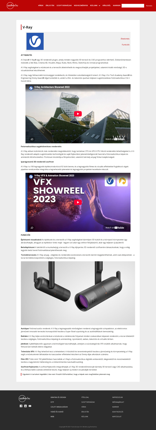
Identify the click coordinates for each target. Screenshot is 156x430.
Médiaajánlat (118, 402)
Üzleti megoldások (59, 407)
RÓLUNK (94, 5)
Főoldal (85, 397)
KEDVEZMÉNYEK (81, 5)
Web (52, 416)
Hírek (83, 407)
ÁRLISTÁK (50, 5)
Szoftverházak (88, 402)
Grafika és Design (58, 397)
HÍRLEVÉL (107, 5)
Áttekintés (125, 38)
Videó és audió (57, 412)
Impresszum (117, 397)
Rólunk (84, 416)
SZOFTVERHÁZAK (64, 5)
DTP (52, 402)
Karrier (115, 407)
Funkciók (126, 44)
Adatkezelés (117, 412)
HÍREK (40, 5)
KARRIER (116, 5)
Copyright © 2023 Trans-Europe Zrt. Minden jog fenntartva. (78, 427)
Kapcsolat (117, 416)
